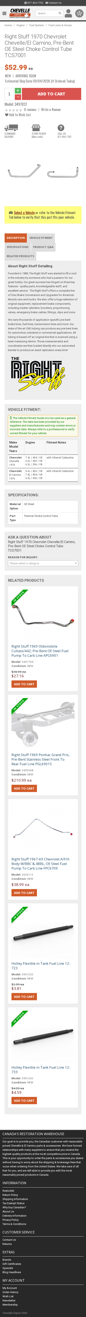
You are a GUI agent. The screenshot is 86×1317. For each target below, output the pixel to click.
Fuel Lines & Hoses (60, 25)
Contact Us (55, 2)
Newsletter (9, 1300)
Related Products (20, 256)
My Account (10, 1288)
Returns (7, 1244)
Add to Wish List (19, 114)
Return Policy (10, 1194)
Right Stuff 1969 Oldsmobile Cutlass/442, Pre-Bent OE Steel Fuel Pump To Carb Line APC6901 (40, 651)
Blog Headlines (12, 1272)
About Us (8, 1211)
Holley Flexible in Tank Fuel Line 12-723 (40, 965)
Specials (8, 1268)
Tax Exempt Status (13, 1203)
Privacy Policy (11, 1219)
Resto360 (8, 1190)
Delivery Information (15, 1215)
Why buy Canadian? (14, 1207)
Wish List (8, 1296)
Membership (10, 1304)
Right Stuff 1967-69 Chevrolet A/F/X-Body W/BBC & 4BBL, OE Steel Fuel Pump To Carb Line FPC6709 (40, 864)
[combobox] (43, 563)
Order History (10, 1292)
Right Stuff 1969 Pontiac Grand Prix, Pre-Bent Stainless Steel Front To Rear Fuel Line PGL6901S (40, 759)
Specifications (18, 247)
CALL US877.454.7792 (64, 135)
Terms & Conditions (14, 1224)
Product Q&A (43, 247)
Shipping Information (15, 1199)
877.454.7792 (35, 2)
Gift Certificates (12, 1263)
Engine (21, 25)
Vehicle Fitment (41, 238)
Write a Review (51, 109)
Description (16, 238)
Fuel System (36, 25)
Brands (7, 1259)
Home (8, 25)
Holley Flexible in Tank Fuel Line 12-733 (40, 1069)
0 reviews (30, 109)
